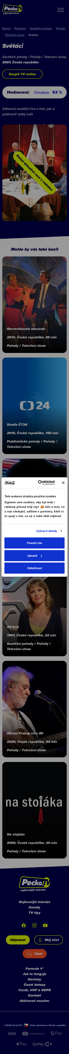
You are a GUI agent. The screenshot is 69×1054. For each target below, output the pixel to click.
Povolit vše (34, 543)
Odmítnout (34, 568)
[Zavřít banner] (63, 482)
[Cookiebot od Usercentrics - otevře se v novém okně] (40, 482)
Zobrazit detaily (46, 530)
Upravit (32, 555)
